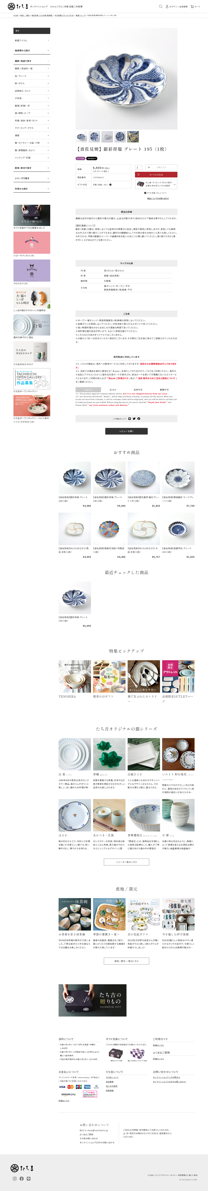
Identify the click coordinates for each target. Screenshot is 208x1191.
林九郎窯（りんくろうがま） (64, 15)
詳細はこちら (158, 1045)
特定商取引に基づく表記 (188, 1175)
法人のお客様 (111, 1086)
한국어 (113, 389)
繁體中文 (164, 389)
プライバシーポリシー (169, 1175)
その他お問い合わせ (89, 1138)
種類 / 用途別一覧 (24, 68)
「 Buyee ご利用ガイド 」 (118, 378)
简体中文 (138, 389)
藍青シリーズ (80, 15)
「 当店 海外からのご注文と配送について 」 (156, 378)
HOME (16, 15)
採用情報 (110, 1090)
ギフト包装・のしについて (157, 193)
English (88, 389)
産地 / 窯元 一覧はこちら (126, 961)
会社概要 (110, 1081)
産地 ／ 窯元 (25, 15)
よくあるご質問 (86, 1134)
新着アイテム (21, 40)
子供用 (18, 98)
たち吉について (112, 1077)
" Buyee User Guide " (157, 402)
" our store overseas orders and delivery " (108, 405)
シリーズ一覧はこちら (126, 861)
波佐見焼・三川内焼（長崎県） (42, 15)
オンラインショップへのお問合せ (166, 1077)
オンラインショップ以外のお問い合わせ (169, 1081)
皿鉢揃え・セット (23, 90)
